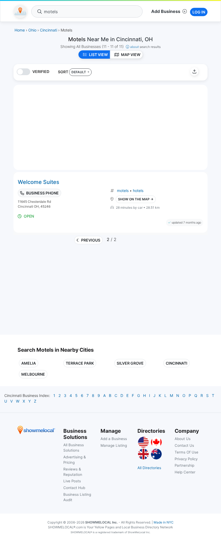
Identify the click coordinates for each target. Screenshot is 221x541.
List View (98, 54)
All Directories (149, 468)
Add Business (165, 11)
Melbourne (33, 374)
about (145, 47)
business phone (42, 193)
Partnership (184, 465)
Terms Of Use (186, 452)
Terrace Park (80, 363)
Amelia (28, 363)
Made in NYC (164, 522)
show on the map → (135, 199)
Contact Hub (74, 488)
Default (79, 72)
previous (90, 240)
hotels (138, 190)
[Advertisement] (63, 291)
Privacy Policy (186, 459)
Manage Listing (114, 445)
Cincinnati (176, 363)
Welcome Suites (38, 182)
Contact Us (184, 445)
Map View (130, 54)
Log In (198, 12)
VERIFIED (40, 71)
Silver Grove (130, 363)
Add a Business (114, 439)
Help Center (185, 472)
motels (123, 190)
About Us (183, 439)
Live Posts (72, 481)
